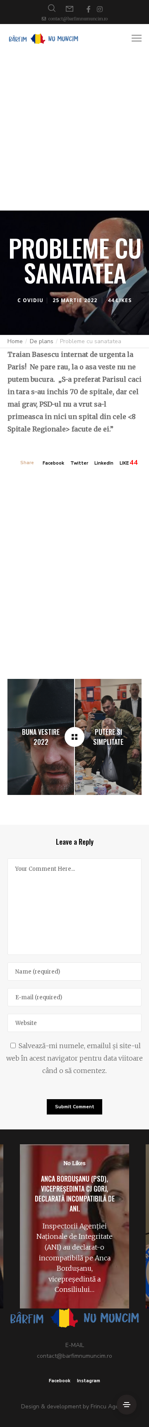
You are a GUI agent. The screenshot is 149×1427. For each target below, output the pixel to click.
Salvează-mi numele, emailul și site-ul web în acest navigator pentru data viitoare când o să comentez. (74, 1058)
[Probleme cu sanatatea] (74, 737)
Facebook (53, 463)
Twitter (79, 463)
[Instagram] (100, 9)
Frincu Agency (109, 1406)
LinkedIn (103, 463)
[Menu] (133, 38)
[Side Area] (127, 1405)
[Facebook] (89, 9)
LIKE (124, 463)
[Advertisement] (74, 131)
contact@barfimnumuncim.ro (78, 19)
